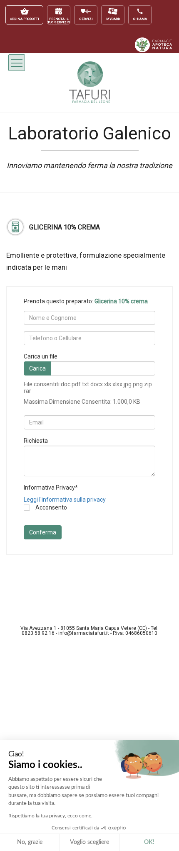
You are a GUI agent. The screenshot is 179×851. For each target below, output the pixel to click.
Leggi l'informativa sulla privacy (65, 499)
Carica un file (40, 356)
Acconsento (50, 508)
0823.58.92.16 (38, 633)
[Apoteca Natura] (154, 50)
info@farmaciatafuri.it (83, 633)
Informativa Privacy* (51, 487)
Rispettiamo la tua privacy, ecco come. (50, 815)
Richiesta (36, 441)
